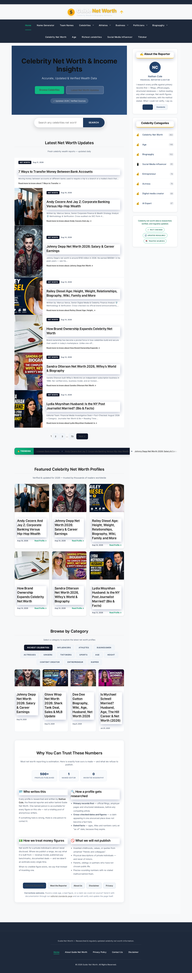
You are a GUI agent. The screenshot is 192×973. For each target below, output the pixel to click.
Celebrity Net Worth (55, 37)
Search (94, 122)
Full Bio (148, 107)
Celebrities (85, 25)
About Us (78, 885)
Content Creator (50, 662)
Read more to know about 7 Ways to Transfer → (39, 183)
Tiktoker (142, 37)
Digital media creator (153, 193)
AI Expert (147, 203)
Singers (48, 655)
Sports (83, 655)
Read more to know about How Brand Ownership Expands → (73, 348)
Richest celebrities (92, 37)
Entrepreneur (75, 662)
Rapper (95, 662)
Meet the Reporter (58, 885)
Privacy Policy (99, 952)
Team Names (67, 25)
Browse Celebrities (49, 89)
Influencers (64, 647)
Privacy (109, 885)
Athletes (103, 25)
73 (72, 436)
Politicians (138, 25)
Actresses (30, 655)
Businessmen (104, 647)
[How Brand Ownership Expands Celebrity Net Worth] (28, 333)
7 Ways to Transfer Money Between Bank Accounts (55, 171)
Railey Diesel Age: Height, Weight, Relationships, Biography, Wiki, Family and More (52, 451)
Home (28, 25)
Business (120, 25)
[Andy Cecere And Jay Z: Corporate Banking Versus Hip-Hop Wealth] (28, 207)
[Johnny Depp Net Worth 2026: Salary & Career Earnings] (28, 251)
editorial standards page (61, 896)
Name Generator (45, 25)
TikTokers (66, 655)
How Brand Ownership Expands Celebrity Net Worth (122, 451)
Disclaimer (94, 885)
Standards (160, 107)
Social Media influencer (119, 37)
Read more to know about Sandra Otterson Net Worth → (71, 385)
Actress (146, 183)
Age (74, 37)
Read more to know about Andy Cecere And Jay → (69, 221)
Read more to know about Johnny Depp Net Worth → (70, 265)
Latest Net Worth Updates (85, 90)
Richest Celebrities (38, 647)
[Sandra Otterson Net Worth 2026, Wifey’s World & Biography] (28, 371)
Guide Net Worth (90, 964)
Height (111, 655)
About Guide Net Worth (76, 952)
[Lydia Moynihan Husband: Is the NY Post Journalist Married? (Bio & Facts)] (28, 409)
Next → (82, 436)
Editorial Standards (34, 885)
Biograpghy (158, 25)
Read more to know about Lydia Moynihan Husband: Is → (72, 423)
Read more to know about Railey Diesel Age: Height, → (71, 310)
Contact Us (117, 952)
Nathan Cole (155, 76)
